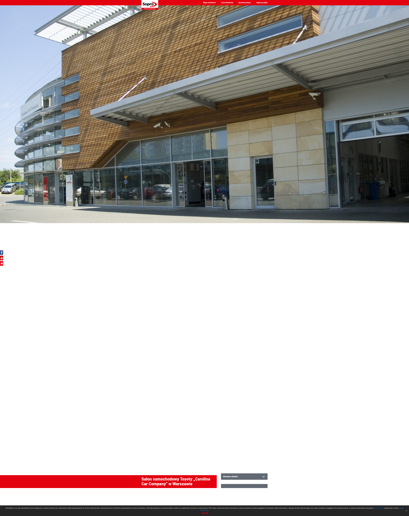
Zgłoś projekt (262, 3)
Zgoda (205, 513)
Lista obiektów (227, 3)
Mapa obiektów (209, 3)
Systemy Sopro (245, 3)
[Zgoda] (406, 511)
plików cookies (378, 508)
